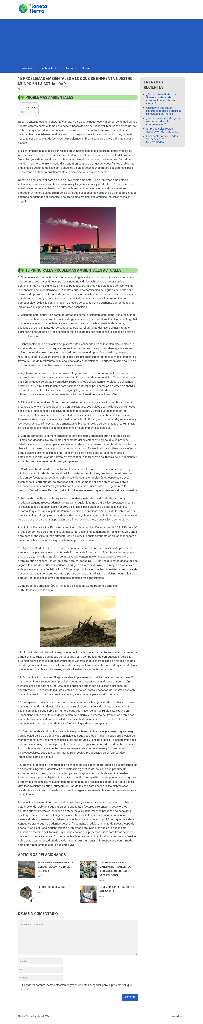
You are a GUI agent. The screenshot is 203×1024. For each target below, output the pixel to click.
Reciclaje (86, 68)
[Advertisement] (101, 41)
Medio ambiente (49, 68)
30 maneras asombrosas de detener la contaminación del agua (55, 866)
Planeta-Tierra (25, 1016)
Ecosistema (27, 68)
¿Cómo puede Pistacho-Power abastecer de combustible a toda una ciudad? (161, 99)
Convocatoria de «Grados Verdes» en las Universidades (162, 139)
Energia (69, 68)
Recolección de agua (51, 887)
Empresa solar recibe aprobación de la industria (162, 130)
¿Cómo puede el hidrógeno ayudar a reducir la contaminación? (163, 121)
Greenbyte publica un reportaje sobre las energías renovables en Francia (163, 110)
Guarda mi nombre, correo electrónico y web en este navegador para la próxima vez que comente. (75, 987)
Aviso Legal (178, 1016)
